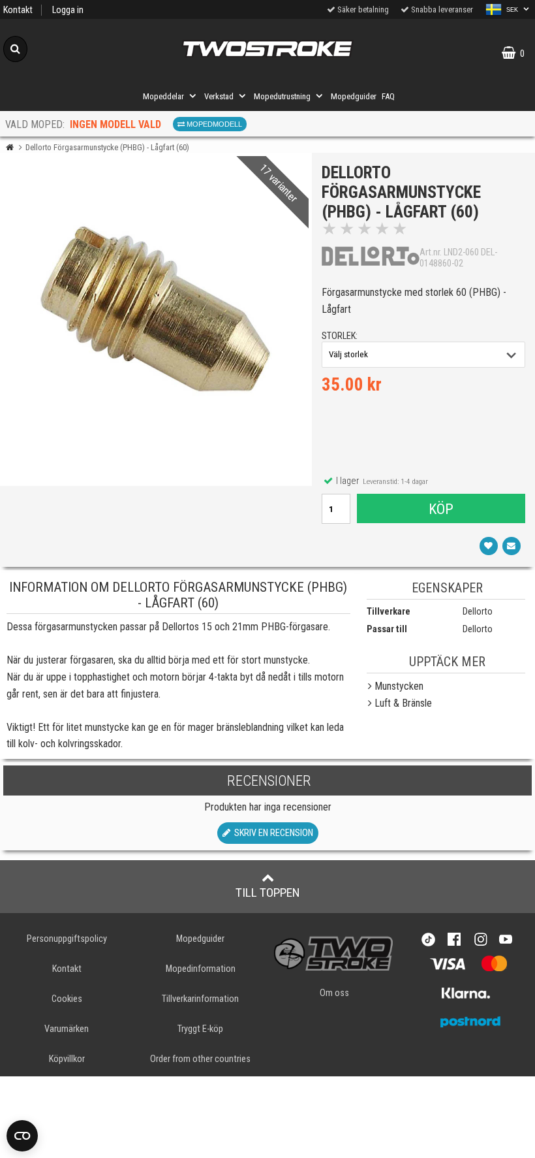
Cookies (67, 999)
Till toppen (268, 892)
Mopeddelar (163, 96)
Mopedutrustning (282, 96)
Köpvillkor (67, 1059)
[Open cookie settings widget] (22, 1135)
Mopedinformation (201, 968)
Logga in (68, 10)
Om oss (334, 993)
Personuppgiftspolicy (67, 938)
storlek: (340, 336)
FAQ (388, 96)
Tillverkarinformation (200, 999)
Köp (441, 508)
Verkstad (219, 96)
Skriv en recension (271, 833)
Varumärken (66, 1029)
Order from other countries (200, 1059)
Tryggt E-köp (200, 1029)
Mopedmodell (213, 124)
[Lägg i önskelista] (489, 546)
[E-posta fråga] (511, 546)
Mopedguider (353, 96)
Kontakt (18, 10)
